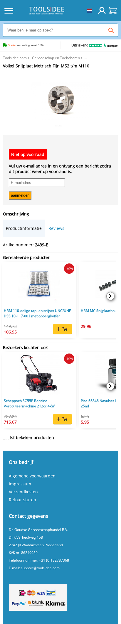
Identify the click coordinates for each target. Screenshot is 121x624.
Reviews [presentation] (56, 228)
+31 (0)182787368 (54, 560)
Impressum (20, 484)
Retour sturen (22, 499)
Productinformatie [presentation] (24, 228)
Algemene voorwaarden (32, 476)
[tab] (24, 228)
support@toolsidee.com (40, 567)
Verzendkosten (23, 491)
